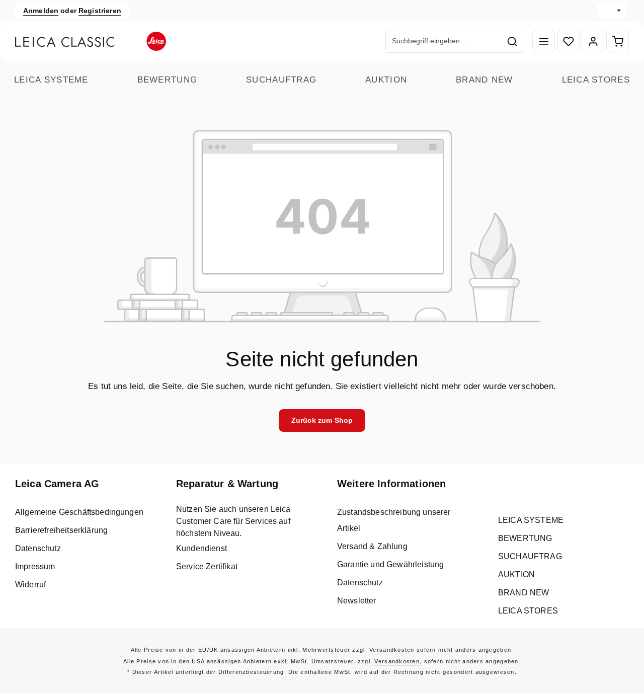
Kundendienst (201, 548)
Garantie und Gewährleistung (390, 564)
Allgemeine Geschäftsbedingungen (79, 512)
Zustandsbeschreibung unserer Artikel (393, 520)
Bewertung (167, 80)
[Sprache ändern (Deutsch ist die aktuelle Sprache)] (612, 11)
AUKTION (386, 80)
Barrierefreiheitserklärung (61, 530)
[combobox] (443, 41)
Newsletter (356, 600)
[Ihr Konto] (593, 41)
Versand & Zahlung (372, 546)
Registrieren (99, 11)
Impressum (35, 566)
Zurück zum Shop (322, 420)
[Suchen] (512, 41)
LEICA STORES (596, 80)
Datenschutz (38, 548)
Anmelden (40, 11)
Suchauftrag (281, 80)
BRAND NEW (484, 80)
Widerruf (30, 584)
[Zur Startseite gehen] (90, 41)
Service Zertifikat (206, 566)
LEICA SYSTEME (51, 80)
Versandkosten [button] (392, 650)
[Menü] (543, 41)
